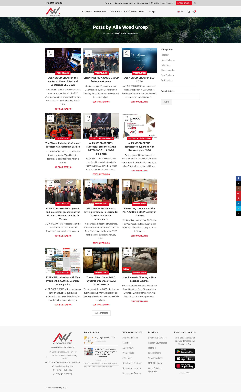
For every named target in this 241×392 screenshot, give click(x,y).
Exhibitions (107, 138)
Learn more (185, 373)
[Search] (188, 11)
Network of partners (131, 368)
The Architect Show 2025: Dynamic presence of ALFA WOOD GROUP (101, 281)
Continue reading (63, 109)
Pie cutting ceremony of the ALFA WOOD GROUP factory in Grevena (139, 212)
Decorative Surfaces (157, 338)
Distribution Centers (131, 363)
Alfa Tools (126, 358)
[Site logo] (53, 12)
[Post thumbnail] (88, 340)
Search (166, 102)
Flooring (152, 348)
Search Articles (168, 91)
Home (106, 33)
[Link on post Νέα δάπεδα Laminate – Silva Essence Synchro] (139, 260)
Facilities (126, 343)
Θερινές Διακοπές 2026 (105, 338)
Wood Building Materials (154, 370)
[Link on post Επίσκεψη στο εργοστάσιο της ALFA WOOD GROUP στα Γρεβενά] (101, 60)
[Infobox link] (195, 3)
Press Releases (63, 73)
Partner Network (183, 3)
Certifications (167, 80)
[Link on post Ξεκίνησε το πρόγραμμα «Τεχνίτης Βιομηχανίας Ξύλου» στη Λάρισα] (63, 126)
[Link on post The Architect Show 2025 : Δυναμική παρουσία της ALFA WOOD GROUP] (101, 260)
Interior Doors (154, 353)
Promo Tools (128, 353)
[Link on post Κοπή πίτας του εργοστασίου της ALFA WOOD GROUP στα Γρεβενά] (139, 191)
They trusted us (168, 70)
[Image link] (62, 338)
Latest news (128, 348)
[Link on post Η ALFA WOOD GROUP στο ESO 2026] (139, 60)
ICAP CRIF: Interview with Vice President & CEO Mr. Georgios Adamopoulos (63, 281)
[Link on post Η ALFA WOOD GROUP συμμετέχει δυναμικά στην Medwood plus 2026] (139, 126)
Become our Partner (131, 373)
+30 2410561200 (64, 370)
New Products (167, 75)
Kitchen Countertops (157, 343)
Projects (165, 55)
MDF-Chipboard (155, 363)
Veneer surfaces (155, 358)
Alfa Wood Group (130, 27)
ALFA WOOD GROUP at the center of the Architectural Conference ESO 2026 (63, 81)
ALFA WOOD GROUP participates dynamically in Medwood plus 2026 (139, 147)
